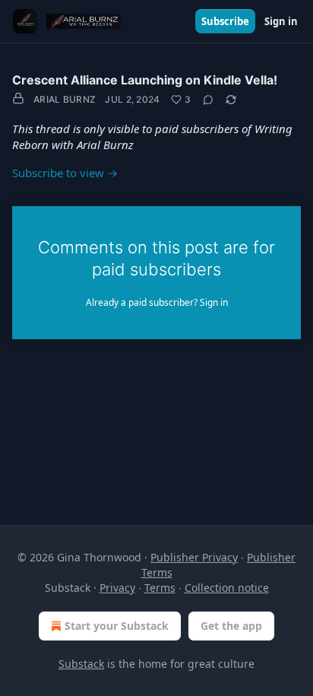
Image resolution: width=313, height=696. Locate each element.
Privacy (117, 587)
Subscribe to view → (65, 172)
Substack (81, 663)
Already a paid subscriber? (157, 302)
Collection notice (227, 587)
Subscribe (225, 21)
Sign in (281, 21)
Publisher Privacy (194, 557)
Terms (159, 587)
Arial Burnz (64, 99)
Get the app (231, 625)
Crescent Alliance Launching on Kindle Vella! (144, 79)
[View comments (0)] (208, 100)
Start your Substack (117, 625)
